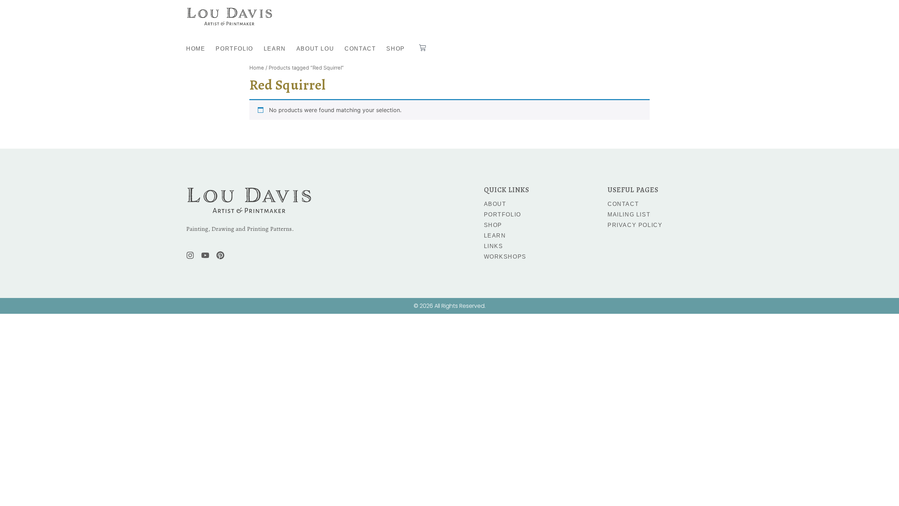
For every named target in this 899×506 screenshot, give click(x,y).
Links (493, 246)
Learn (275, 49)
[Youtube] (205, 255)
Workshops (505, 257)
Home (195, 49)
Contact (360, 49)
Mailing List (629, 215)
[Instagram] (190, 255)
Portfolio (234, 49)
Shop (395, 49)
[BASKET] (422, 47)
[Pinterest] (220, 255)
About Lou (315, 49)
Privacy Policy (635, 225)
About (495, 204)
